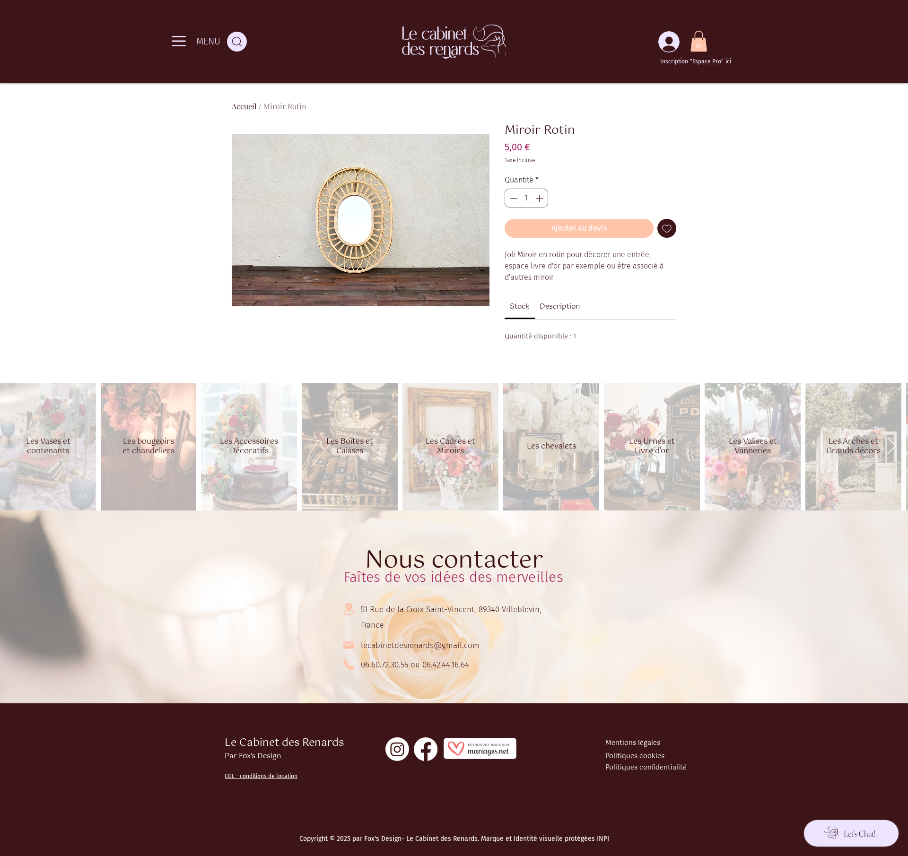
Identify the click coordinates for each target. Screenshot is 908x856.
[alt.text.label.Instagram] (397, 749)
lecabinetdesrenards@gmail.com (420, 645)
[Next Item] (891, 446)
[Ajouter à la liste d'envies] (666, 228)
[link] (520, 306)
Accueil (244, 106)
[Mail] (348, 645)
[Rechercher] (237, 42)
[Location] (348, 609)
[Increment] (540, 198)
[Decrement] (512, 198)
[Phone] (348, 664)
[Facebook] (425, 749)
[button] (698, 41)
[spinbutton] (526, 198)
